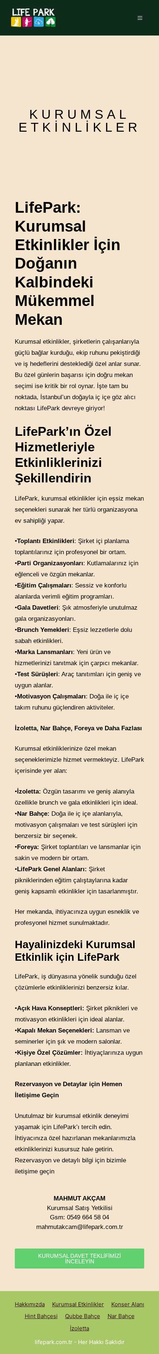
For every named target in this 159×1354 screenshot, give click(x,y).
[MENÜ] (140, 18)
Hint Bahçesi (41, 1316)
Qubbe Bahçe (82, 1316)
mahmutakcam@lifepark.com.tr (79, 1226)
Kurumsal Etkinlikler (78, 1304)
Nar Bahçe (121, 1316)
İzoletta (79, 1328)
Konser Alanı (127, 1304)
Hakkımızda (30, 1304)
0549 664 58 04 (88, 1217)
